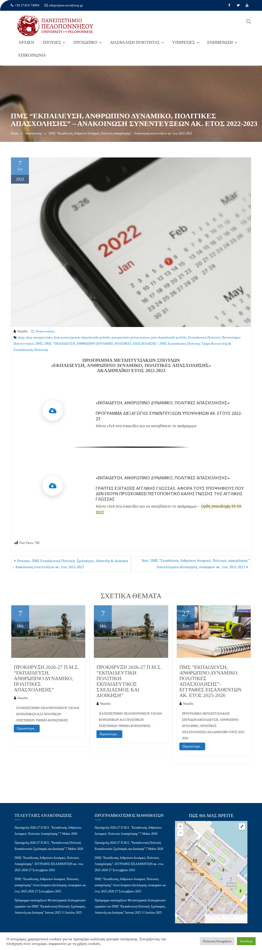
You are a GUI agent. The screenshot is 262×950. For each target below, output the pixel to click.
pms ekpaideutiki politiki (169, 337)
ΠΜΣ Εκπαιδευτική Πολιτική (180, 343)
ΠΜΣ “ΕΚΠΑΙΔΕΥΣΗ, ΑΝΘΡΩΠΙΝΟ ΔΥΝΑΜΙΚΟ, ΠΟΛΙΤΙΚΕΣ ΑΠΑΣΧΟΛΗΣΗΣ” (101, 343)
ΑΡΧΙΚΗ (26, 42)
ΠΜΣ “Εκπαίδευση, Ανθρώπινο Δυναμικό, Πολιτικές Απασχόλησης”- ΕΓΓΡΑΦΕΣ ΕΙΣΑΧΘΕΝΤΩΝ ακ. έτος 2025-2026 (210, 681)
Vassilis (22, 331)
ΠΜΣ (39, 343)
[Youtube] (247, 5)
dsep (21, 337)
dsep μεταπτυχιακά (67, 337)
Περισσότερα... (27, 728)
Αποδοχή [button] (246, 941)
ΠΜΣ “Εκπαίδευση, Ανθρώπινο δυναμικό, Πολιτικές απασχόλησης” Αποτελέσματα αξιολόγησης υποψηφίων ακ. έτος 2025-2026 (50, 885)
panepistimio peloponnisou (131, 337)
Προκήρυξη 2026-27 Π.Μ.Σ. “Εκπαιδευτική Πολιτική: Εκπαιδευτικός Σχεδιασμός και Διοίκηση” (129, 681)
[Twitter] (238, 5)
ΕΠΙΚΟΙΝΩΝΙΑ (32, 55)
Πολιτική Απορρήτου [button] (217, 941)
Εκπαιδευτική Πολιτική (204, 337)
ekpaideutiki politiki (95, 337)
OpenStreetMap (219, 918)
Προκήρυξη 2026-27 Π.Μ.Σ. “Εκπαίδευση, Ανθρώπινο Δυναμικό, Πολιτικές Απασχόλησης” (46, 678)
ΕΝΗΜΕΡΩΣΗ (220, 42)
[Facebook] (229, 5)
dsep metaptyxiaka (39, 337)
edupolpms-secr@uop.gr (66, 5)
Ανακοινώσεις (45, 331)
